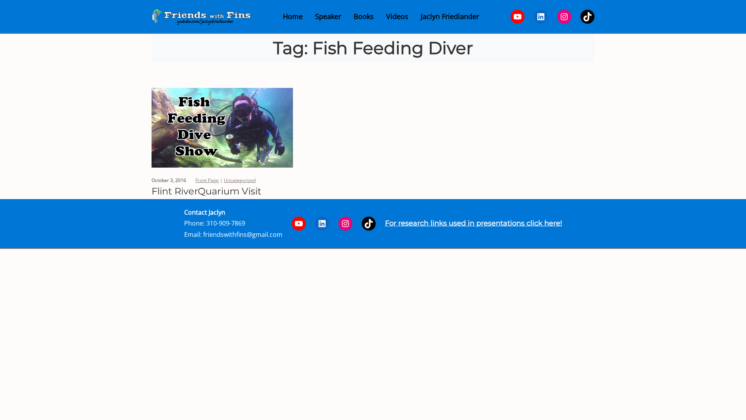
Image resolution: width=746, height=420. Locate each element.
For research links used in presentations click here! (473, 223)
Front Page (207, 180)
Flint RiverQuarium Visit (206, 191)
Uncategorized (240, 180)
